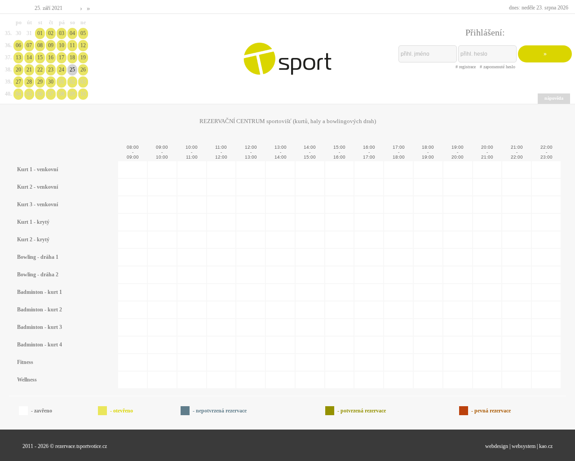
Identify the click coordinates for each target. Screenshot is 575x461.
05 (83, 33)
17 (61, 57)
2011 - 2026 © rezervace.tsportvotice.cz (64, 446)
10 (61, 45)
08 (40, 45)
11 (72, 45)
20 (18, 69)
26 (83, 69)
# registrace (466, 66)
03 (61, 33)
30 (50, 82)
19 (83, 57)
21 (29, 69)
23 (50, 69)
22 (40, 69)
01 (40, 33)
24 (61, 69)
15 (40, 57)
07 (29, 45)
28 (29, 82)
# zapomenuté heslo (497, 66)
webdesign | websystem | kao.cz (519, 446)
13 (18, 57)
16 (50, 57)
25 (72, 69)
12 (83, 45)
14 (29, 57)
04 (72, 33)
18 (72, 57)
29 (40, 82)
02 (50, 33)
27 (18, 82)
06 (18, 45)
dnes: (538, 7)
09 (50, 45)
